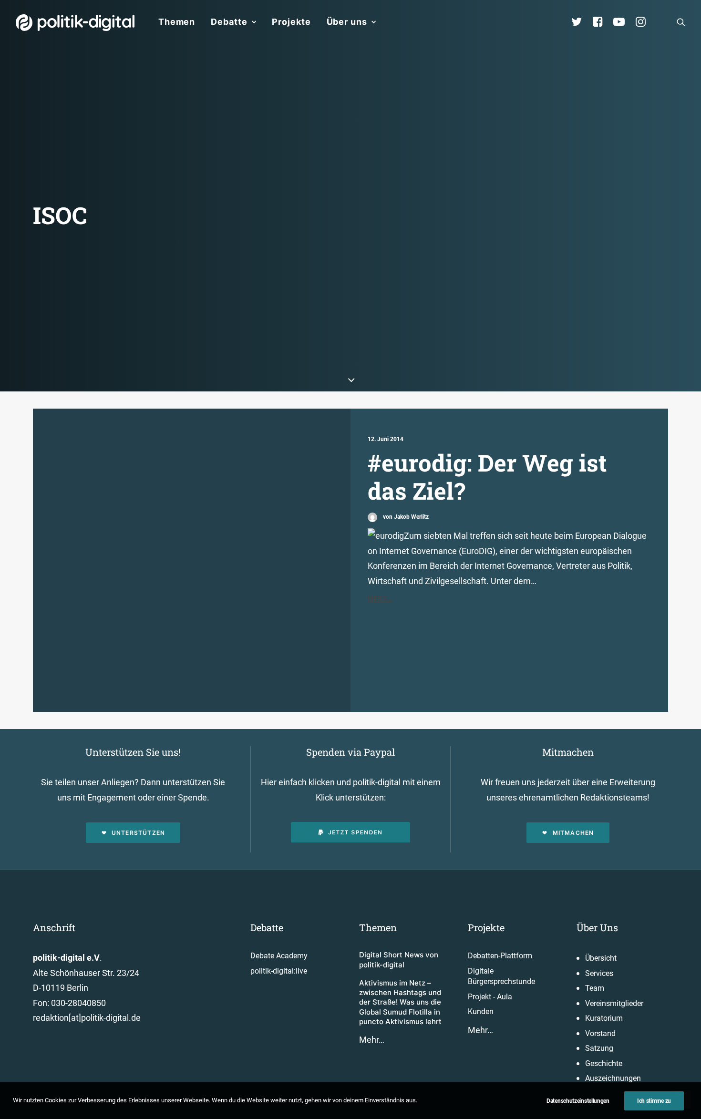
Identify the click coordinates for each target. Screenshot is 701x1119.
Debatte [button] (229, 22)
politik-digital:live (278, 970)
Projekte (291, 22)
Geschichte (603, 1063)
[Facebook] (602, 22)
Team (594, 988)
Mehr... (380, 598)
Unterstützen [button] (138, 832)
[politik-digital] (75, 22)
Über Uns (597, 927)
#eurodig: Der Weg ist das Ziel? (487, 476)
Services (599, 973)
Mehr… (371, 1040)
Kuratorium (604, 1018)
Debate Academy (279, 955)
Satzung (599, 1048)
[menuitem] (177, 22)
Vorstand (600, 1033)
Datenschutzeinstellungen (577, 1101)
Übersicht (601, 958)
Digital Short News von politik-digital (398, 959)
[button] (681, 22)
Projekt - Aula (490, 996)
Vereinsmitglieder (614, 1003)
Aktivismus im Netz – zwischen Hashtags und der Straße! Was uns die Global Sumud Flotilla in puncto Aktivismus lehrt (400, 1002)
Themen (176, 22)
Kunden (481, 1011)
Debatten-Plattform (500, 955)
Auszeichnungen (613, 1078)
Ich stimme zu (654, 1101)
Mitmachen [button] (573, 832)
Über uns (347, 22)
